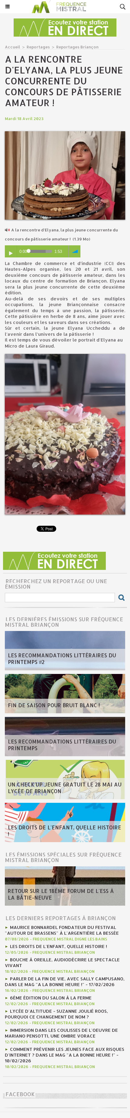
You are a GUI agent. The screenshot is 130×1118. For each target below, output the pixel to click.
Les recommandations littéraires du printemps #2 (62, 658)
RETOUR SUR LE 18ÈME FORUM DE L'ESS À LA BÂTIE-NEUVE (61, 894)
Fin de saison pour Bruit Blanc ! (54, 705)
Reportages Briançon (77, 46)
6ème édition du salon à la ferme (51, 998)
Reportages (38, 46)
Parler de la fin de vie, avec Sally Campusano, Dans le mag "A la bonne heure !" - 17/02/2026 (65, 981)
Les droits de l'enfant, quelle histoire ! (64, 830)
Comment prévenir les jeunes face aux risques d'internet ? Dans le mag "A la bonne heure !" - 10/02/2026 (64, 1055)
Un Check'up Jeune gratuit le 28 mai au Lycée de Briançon (65, 787)
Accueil (12, 46)
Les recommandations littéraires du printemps (62, 744)
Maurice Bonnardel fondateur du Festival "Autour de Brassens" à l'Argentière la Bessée (62, 930)
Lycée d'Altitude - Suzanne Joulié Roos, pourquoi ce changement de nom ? (56, 1014)
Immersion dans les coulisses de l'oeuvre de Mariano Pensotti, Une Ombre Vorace (61, 1033)
